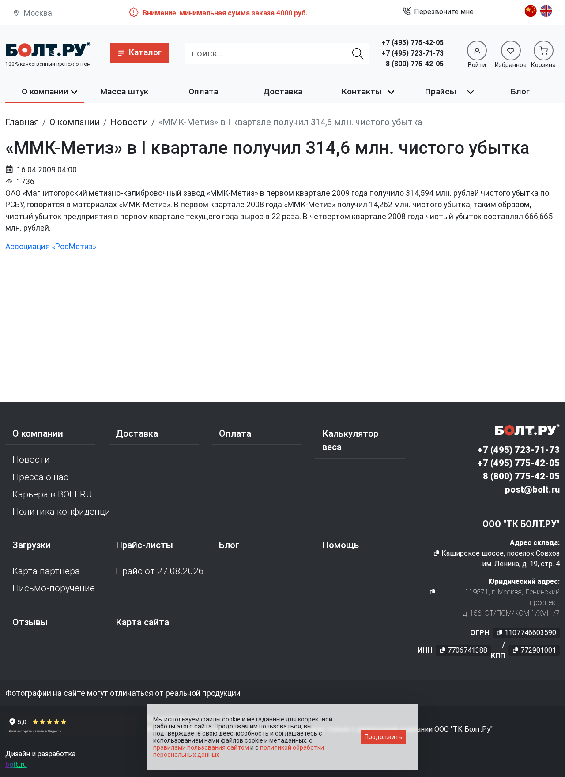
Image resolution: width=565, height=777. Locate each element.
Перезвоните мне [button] (444, 11)
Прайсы (440, 91)
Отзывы (30, 622)
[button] (139, 53)
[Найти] (358, 53)
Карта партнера (46, 571)
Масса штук (124, 91)
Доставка (282, 91)
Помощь (340, 545)
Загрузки (31, 545)
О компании (45, 91)
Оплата (203, 91)
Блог (520, 91)
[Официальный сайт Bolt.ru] (47, 49)
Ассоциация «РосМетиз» (50, 246)
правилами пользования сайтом (201, 747)
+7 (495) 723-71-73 (412, 53)
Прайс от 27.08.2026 (160, 571)
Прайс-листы (144, 545)
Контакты (362, 91)
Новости (31, 459)
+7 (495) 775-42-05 (412, 42)
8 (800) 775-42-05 (415, 64)
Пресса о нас (40, 477)
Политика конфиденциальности (60, 511)
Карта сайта (142, 622)
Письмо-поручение (53, 588)
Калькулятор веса (350, 440)
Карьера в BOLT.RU (52, 494)
